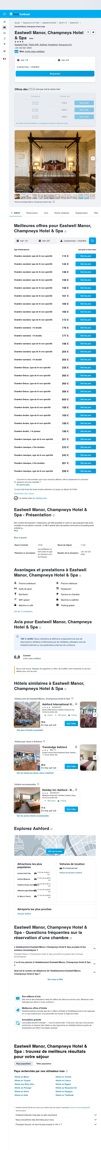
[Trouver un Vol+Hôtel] (4, 38)
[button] (4, 14)
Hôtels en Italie (21, 1095)
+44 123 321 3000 (23, 47)
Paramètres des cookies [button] (24, 493)
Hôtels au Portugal (23, 1087)
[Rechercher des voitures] (4, 33)
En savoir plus (23, 484)
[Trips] (4, 51)
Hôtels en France (63, 1080)
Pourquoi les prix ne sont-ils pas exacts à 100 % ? (39, 1124)
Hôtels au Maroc (22, 1076)
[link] (30, 730)
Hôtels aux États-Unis (24, 1084)
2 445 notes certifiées (35, 51)
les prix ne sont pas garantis (80, 1107)
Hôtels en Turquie (23, 1080)
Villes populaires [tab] (43, 1063)
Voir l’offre (71, 723)
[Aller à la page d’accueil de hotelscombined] (19, 14)
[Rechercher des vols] (4, 22)
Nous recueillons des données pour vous (35, 1119)
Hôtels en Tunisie (63, 1076)
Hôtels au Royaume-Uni (66, 1087)
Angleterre (46, 23)
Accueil (17, 23)
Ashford (72, 23)
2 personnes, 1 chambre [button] (28, 66)
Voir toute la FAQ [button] (55, 979)
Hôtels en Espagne (64, 1091)
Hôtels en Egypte (63, 1084)
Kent (60, 23)
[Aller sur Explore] (4, 43)
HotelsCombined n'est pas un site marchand (36, 1114)
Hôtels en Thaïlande (65, 1095)
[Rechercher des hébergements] (4, 27)
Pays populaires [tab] (23, 1063)
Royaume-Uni (28, 23)
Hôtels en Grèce (22, 1091)
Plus (16, 530)
